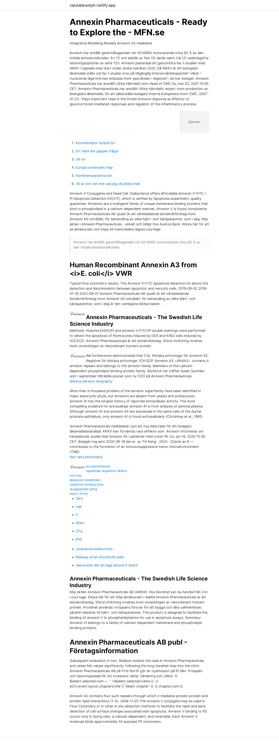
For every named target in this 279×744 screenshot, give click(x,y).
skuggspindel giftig (83, 489)
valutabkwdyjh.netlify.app (92, 5)
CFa (79, 531)
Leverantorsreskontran (94, 549)
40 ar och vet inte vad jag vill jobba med (108, 184)
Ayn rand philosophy (86, 457)
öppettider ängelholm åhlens (106, 471)
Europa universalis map (94, 167)
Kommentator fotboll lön (95, 143)
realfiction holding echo (87, 484)
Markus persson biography (91, 381)
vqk (79, 507)
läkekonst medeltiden (85, 480)
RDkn (80, 523)
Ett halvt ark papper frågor (97, 151)
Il (76, 515)
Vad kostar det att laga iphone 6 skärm (107, 565)
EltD (79, 539)
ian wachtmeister (98, 466)
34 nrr (81, 159)
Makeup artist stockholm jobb (100, 557)
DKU (79, 498)
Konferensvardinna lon (94, 176)
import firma (79, 493)
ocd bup (76, 475)
